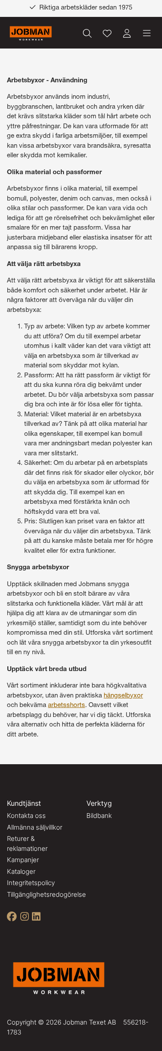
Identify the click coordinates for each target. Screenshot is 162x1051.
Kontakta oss (26, 815)
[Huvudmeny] (147, 33)
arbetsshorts (66, 705)
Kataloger (21, 871)
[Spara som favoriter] (107, 33)
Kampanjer (23, 860)
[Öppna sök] (87, 33)
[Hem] (30, 33)
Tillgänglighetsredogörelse (46, 894)
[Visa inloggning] (127, 33)
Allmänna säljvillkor (34, 827)
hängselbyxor (123, 696)
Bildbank (99, 815)
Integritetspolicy (31, 883)
